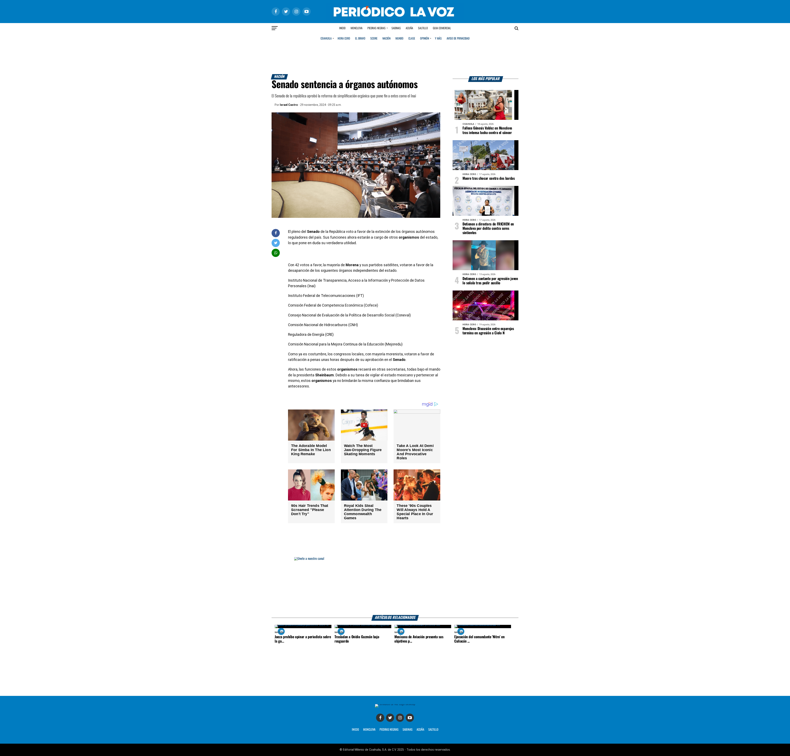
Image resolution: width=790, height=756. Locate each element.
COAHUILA (326, 38)
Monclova (356, 28)
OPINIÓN (424, 38)
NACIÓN (386, 38)
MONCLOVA (369, 729)
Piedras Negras (376, 28)
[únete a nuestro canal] (395, 586)
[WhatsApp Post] (275, 253)
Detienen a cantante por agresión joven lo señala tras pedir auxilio (490, 281)
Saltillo (423, 28)
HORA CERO (344, 38)
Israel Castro (289, 104)
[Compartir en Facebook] (276, 233)
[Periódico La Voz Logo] (395, 19)
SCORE (374, 38)
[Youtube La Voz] (410, 718)
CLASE (411, 38)
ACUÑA (420, 729)
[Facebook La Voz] (380, 718)
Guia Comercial (442, 28)
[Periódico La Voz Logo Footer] (395, 704)
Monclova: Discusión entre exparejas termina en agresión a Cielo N (488, 331)
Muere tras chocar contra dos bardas (488, 178)
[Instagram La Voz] (400, 718)
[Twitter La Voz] (390, 718)
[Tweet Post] (276, 243)
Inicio (342, 28)
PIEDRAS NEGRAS (389, 729)
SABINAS (407, 729)
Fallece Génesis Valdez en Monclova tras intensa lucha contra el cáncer (487, 130)
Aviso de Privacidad (458, 38)
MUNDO (399, 38)
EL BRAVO (360, 38)
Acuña (409, 28)
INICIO (355, 729)
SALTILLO (433, 729)
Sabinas (396, 28)
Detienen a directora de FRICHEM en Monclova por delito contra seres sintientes (488, 228)
